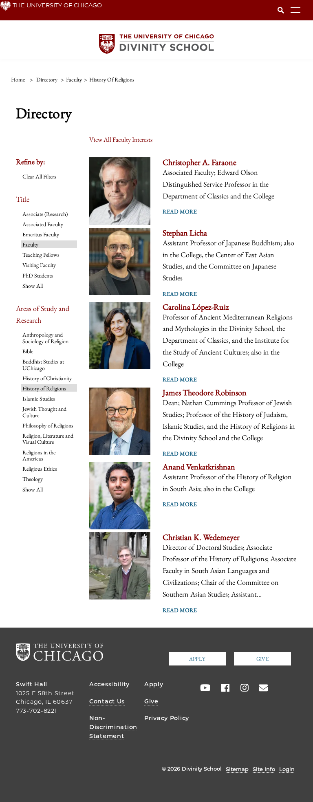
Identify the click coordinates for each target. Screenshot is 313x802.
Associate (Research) (45, 214)
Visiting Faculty (39, 265)
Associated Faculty (42, 224)
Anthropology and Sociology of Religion (45, 337)
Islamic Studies (38, 398)
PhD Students (37, 275)
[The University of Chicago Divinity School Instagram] (242, 688)
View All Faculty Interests (120, 139)
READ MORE (180, 211)
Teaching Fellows (41, 254)
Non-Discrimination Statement (113, 726)
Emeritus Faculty (40, 234)
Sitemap (237, 769)
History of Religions (44, 388)
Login (287, 769)
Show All (32, 285)
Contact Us (107, 701)
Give (262, 658)
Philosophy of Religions (47, 425)
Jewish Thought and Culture (44, 412)
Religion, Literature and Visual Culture (47, 438)
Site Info (264, 769)
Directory (46, 79)
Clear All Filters (39, 176)
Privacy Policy (166, 718)
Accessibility (109, 684)
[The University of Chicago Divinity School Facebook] (222, 688)
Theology (32, 479)
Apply (197, 658)
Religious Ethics (39, 468)
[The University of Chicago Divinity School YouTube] (203, 688)
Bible (27, 351)
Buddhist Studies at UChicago (43, 364)
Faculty (30, 244)
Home (18, 79)
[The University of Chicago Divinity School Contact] (261, 688)
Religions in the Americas (38, 455)
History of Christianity (47, 378)
